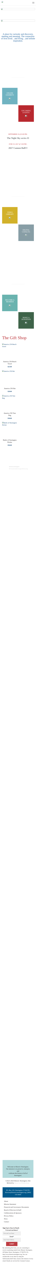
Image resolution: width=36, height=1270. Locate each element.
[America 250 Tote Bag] (9, 402)
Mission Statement (10, 1204)
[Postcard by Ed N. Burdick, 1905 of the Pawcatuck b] (10, 1005)
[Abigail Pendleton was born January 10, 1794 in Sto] (10, 934)
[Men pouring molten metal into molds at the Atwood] (25, 740)
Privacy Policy (8, 1216)
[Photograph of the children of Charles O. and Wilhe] (25, 487)
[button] (33, 3)
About (6, 1201)
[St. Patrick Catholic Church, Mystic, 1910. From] (25, 638)
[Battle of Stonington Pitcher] (9, 429)
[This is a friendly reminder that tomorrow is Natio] (10, 594)
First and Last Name (11, 1230)
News (6, 1219)
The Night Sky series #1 (18, 138)
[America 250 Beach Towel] (9, 351)
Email (12, 1236)
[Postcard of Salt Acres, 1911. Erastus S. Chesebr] (10, 796)
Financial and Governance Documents (16, 1207)
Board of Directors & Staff (12, 1210)
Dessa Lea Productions (21, 1183)
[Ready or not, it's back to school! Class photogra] (10, 519)
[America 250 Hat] (9, 378)
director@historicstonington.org (15, 1192)
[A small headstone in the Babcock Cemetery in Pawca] (25, 1070)
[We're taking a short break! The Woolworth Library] (25, 899)
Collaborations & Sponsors (13, 1213)
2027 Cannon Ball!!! (18, 148)
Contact (6, 1222)
